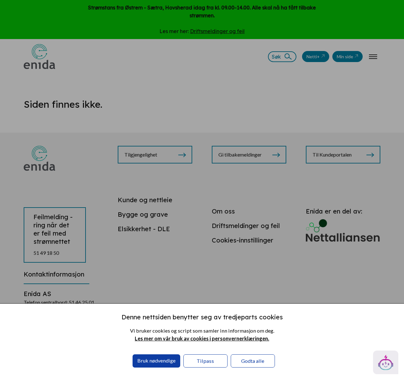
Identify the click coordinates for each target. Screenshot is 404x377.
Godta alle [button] (252, 361)
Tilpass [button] (205, 361)
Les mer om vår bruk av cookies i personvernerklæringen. (202, 338)
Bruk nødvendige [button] (156, 360)
